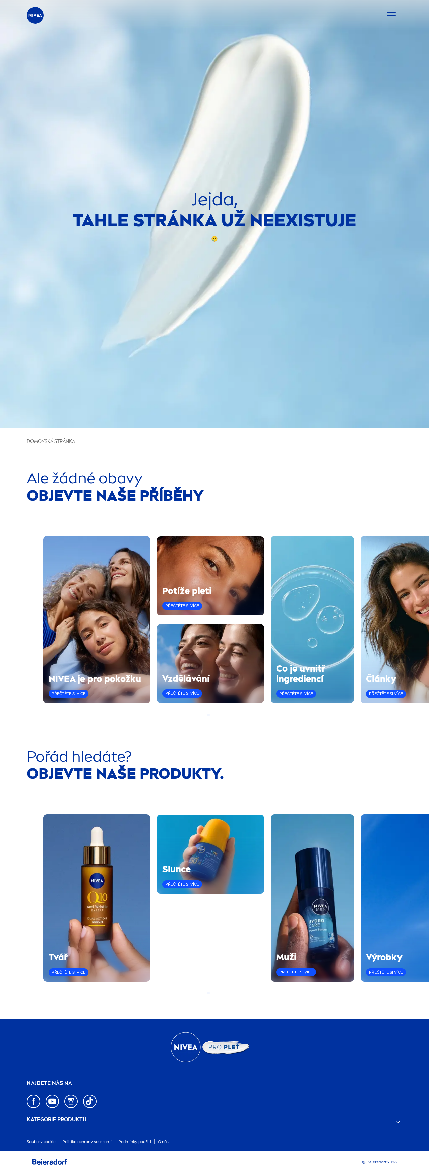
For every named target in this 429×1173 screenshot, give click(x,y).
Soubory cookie (41, 1141)
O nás (163, 1141)
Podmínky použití (134, 1141)
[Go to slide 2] (212, 715)
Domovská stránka (51, 441)
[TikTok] (90, 1101)
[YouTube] (52, 1101)
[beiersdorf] (49, 1162)
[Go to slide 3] (216, 715)
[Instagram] (71, 1101)
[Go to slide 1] (208, 715)
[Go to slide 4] (220, 715)
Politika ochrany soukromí (87, 1141)
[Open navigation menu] (391, 15)
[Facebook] (33, 1101)
